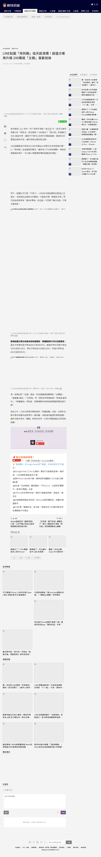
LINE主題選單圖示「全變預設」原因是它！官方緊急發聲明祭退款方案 (48, 715)
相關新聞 (6, 659)
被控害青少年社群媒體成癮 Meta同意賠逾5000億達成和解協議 (17, 745)
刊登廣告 (17, 847)
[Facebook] (29, 842)
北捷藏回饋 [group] (8, 16)
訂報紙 (69, 847)
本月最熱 (93, 74)
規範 (6, 812)
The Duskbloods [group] (62, 16)
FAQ (24, 847)
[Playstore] (41, 842)
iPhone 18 (15, 532)
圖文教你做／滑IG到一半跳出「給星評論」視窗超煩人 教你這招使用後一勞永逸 (17, 652)
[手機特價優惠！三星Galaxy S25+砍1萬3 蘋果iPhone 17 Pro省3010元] (75, 152)
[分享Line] (5, 133)
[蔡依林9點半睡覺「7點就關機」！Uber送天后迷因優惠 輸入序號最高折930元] (49, 732)
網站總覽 (83, 847)
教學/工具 (85, 11)
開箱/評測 (43, 11)
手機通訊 (17, 11)
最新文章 (7, 11)
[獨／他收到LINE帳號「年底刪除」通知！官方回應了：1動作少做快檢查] (17, 673)
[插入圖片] (58, 812)
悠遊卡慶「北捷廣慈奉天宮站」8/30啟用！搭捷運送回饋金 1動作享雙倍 (90, 132)
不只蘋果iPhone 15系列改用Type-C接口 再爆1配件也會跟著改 (17, 593)
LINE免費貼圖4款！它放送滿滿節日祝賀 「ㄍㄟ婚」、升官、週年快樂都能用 (49, 686)
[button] (94, 4)
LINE (5, 116)
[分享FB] (5, 126)
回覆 (63, 812)
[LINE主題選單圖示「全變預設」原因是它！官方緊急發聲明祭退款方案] (49, 702)
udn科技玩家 (6, 48)
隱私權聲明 (53, 847)
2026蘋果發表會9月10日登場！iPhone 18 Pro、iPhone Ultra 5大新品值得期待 (89, 142)
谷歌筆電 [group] (48, 16)
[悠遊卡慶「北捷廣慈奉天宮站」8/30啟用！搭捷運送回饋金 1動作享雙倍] (75, 132)
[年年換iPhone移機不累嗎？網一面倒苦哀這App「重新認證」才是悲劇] (49, 610)
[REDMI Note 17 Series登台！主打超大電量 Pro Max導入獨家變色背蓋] (75, 171)
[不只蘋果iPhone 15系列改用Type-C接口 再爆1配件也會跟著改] (17, 580)
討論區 (5, 784)
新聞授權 (33, 847)
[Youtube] (92, 4)
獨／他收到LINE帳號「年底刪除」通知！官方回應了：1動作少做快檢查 (17, 686)
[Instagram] (33, 842)
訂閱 (68, 842)
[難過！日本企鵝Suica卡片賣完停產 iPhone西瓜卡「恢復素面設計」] (57, 541)
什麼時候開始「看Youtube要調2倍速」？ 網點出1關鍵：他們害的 (49, 593)
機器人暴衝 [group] (36, 16)
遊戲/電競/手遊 (64, 11)
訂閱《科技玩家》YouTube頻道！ (40, 460)
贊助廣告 (6, 752)
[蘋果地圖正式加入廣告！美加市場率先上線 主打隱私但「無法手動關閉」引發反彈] (17, 702)
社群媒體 (37, 558)
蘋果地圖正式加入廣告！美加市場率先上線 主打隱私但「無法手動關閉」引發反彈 (17, 715)
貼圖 (20, 558)
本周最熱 (83, 74)
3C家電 (52, 11)
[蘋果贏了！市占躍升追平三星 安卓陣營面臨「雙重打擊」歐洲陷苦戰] (38, 541)
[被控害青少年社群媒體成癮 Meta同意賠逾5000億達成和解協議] (17, 732)
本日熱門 (73, 74)
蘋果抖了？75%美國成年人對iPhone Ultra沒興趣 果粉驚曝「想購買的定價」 (19, 550)
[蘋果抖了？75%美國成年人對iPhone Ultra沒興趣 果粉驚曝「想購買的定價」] (19, 541)
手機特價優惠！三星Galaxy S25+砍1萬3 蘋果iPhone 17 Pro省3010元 (90, 152)
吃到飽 (28, 558)
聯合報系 (61, 847)
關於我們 (75, 847)
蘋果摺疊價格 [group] (22, 16)
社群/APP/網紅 (30, 11)
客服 (27, 847)
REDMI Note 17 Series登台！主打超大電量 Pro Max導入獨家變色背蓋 (89, 171)
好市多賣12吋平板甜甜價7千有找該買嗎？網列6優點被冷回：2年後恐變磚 (90, 92)
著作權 (47, 847)
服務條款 (41, 847)
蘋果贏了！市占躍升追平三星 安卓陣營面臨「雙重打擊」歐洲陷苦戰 (38, 550)
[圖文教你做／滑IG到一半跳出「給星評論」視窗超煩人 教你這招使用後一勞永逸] (17, 639)
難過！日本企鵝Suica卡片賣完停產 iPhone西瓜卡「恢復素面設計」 (57, 550)
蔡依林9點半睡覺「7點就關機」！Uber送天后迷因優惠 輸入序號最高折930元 (49, 745)
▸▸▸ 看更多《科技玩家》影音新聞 (38, 431)
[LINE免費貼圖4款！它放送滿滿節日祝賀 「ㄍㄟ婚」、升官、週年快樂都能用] (49, 673)
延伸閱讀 (6, 566)
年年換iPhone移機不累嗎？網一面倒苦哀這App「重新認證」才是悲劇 (48, 623)
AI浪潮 (75, 11)
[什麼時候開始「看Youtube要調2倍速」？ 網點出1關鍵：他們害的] (49, 580)
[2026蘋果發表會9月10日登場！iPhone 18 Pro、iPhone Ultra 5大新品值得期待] (75, 142)
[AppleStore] (44, 842)
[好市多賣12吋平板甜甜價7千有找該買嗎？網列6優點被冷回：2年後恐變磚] (75, 92)
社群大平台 (15, 48)
